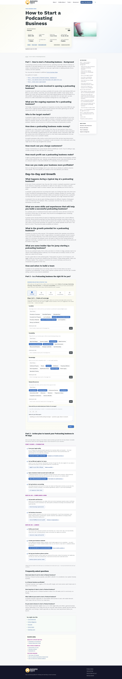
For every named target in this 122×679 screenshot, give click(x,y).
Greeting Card (31, 629)
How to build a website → (59, 547)
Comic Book (31, 627)
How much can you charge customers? (87, 81)
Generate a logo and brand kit (36, 535)
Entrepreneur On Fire (33, 647)
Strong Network (33, 390)
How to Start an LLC (92, 673)
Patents (42, 365)
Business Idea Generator (86, 125)
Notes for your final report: (35, 414)
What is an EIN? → (49, 467)
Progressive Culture (59, 392)
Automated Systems (48, 344)
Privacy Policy (90, 668)
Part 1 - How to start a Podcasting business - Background (85, 63)
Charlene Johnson (32, 649)
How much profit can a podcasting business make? (87, 84)
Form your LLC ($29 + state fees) (37, 455)
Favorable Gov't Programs (35, 317)
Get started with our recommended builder (40, 547)
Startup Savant (90, 675)
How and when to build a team (88, 107)
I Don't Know (32, 311)
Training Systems (42, 390)
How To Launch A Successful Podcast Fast (38, 656)
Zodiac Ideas (62, 2)
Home (26, 56)
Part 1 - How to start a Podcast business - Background (42, 77)
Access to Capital (44, 341)
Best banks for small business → (55, 478)
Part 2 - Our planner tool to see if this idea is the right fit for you (45, 79)
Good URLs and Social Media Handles (61, 317)
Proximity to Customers (35, 314)
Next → (71, 426)
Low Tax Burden (46, 317)
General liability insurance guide (37, 519)
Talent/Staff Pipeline (46, 314)
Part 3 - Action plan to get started (37, 81)
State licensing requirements (36, 506)
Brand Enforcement (59, 344)
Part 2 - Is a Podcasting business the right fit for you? (87, 110)
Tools (69, 2)
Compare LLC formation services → (56, 455)
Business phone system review (37, 559)
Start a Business (84, 129)
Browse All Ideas (84, 127)
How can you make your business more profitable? (87, 87)
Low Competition (61, 319)
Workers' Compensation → (53, 519)
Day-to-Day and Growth (85, 89)
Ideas (55, 2)
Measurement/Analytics (35, 346)
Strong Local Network (34, 322)
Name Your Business (86, 2)
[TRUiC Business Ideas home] (31, 2)
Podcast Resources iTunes (34, 643)
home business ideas (52, 72)
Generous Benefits (48, 395)
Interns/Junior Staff (34, 392)
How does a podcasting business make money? (86, 78)
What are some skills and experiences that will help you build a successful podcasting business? (88, 96)
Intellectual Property (34, 365)
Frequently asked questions (86, 118)
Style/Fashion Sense (44, 368)
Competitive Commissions (35, 395)
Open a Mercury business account (38, 478)
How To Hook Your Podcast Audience (37, 658)
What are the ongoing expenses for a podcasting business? (87, 72)
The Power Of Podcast (33, 655)
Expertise (49, 365)
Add (71, 328)
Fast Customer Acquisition (35, 344)
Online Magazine (32, 622)
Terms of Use (90, 671)
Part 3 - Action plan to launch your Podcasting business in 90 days (87, 114)
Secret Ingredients (34, 368)
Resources (76, 2)
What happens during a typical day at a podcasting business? (88, 92)
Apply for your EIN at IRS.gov (36, 467)
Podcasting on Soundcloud (34, 641)
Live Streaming (32, 619)
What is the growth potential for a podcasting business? (87, 101)
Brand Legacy (63, 368)
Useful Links (83, 117)
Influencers (43, 392)
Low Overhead (53, 341)
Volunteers (50, 392)
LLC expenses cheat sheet (35, 490)
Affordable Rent (56, 314)
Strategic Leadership (46, 346)
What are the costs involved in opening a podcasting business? (88, 68)
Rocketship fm (31, 650)
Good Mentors (63, 390)
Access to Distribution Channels (49, 319)
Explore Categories (84, 131)
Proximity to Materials (34, 319)
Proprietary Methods (65, 365)
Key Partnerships (57, 346)
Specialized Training (34, 371)
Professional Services (53, 390)
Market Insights (54, 368)
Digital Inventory (62, 341)
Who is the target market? (87, 75)
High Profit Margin (34, 341)
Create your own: (32, 325)
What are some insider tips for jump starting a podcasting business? (88, 104)
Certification (55, 365)
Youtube (30, 624)
